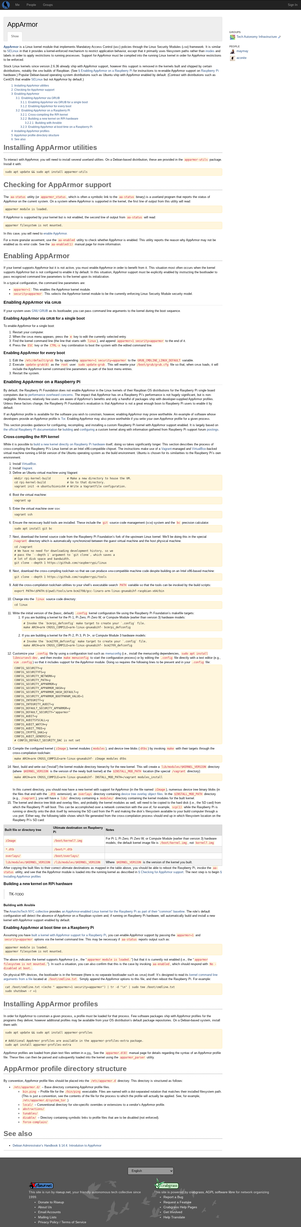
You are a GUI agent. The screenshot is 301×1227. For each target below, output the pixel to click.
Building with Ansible (43, 123)
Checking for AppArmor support (33, 89)
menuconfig (113, 653)
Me (17, 5)
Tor (63, 418)
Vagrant (166, 449)
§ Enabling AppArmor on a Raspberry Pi (105, 70)
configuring (87, 429)
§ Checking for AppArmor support (160, 872)
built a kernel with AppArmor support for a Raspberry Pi (69, 935)
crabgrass (196, 1192)
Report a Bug (173, 1197)
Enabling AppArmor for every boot (45, 106)
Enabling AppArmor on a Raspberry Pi (43, 110)
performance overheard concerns (50, 395)
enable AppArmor (55, 233)
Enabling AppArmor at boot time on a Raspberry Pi (56, 127)
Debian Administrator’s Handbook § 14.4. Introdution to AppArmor (57, 1145)
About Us (45, 1207)
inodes (210, 51)
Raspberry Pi (210, 70)
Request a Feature (177, 1202)
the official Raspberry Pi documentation (30, 429)
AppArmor (11, 47)
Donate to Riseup (51, 1202)
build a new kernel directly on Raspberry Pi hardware (69, 444)
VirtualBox (199, 449)
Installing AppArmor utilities (30, 85)
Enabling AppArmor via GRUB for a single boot (54, 102)
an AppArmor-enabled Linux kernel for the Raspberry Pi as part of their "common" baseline (123, 911)
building (68, 429)
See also (18, 139)
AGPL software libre (220, 1192)
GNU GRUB (40, 311)
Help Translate (174, 1217)
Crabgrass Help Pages (180, 1207)
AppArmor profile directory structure (35, 135)
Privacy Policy (48, 1222)
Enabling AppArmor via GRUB (38, 98)
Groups (48, 5)
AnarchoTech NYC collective (28, 911)
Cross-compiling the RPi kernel (44, 114)
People (31, 5)
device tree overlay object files (142, 794)
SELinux (13, 51)
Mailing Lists (47, 1217)
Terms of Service (73, 1222)
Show (15, 36)
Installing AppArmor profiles (30, 131)
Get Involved (172, 1212)
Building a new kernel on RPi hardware (49, 118)
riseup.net (63, 1192)
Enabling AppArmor (25, 93)
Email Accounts (49, 1212)
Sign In (292, 5)
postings (212, 429)
